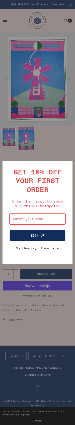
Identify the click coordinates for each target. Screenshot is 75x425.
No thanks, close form (37, 248)
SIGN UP (37, 235)
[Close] (67, 166)
